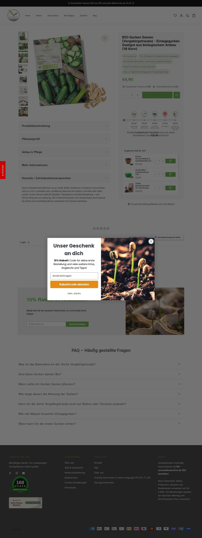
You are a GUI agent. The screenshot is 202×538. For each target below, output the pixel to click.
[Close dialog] (151, 241)
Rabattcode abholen (74, 284)
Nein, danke (74, 293)
